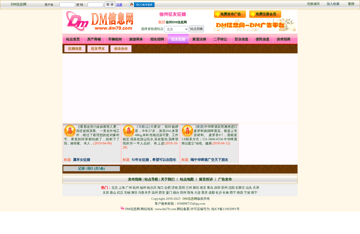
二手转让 (220, 39)
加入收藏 (333, 4)
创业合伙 (121, 48)
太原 (106, 192)
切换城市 (313, 4)
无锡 (127, 192)
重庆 (204, 192)
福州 (143, 187)
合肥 (167, 187)
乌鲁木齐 (144, 192)
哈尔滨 (151, 187)
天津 (256, 187)
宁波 (247, 192)
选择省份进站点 (152, 29)
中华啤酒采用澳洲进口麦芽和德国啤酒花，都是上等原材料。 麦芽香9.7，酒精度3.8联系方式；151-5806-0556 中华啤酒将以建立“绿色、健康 (209, 135)
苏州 (224, 187)
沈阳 (231, 187)
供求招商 (283, 39)
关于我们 (168, 179)
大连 (197, 192)
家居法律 (199, 39)
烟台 (176, 192)
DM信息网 (18, 4)
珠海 (190, 192)
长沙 (219, 192)
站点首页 (73, 39)
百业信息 (241, 39)
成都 (211, 192)
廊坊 (196, 187)
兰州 (189, 187)
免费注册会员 (266, 14)
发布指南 (135, 179)
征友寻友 (98, 48)
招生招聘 (157, 39)
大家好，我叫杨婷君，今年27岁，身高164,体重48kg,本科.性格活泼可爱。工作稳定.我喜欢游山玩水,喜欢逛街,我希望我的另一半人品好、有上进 (150, 135)
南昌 (240, 192)
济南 (174, 187)
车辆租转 (115, 39)
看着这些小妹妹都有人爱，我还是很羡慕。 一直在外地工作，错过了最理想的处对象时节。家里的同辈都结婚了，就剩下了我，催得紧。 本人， (92, 135)
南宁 (254, 192)
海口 (160, 187)
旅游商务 (136, 39)
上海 (122, 187)
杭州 (136, 187)
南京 (203, 187)
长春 (226, 192)
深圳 (217, 187)
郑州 (183, 192)
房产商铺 (94, 39)
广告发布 (225, 179)
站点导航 (151, 179)
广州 (129, 187)
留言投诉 (206, 179)
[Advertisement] (180, 88)
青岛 (210, 187)
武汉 (120, 192)
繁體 (351, 4)
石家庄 (240, 187)
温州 (155, 192)
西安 (162, 192)
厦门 (169, 192)
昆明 (182, 187)
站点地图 (186, 179)
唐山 (113, 192)
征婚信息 (75, 48)
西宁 (233, 192)
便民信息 (262, 39)
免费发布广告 (230, 14)
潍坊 (134, 192)
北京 (114, 187)
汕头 (249, 187)
